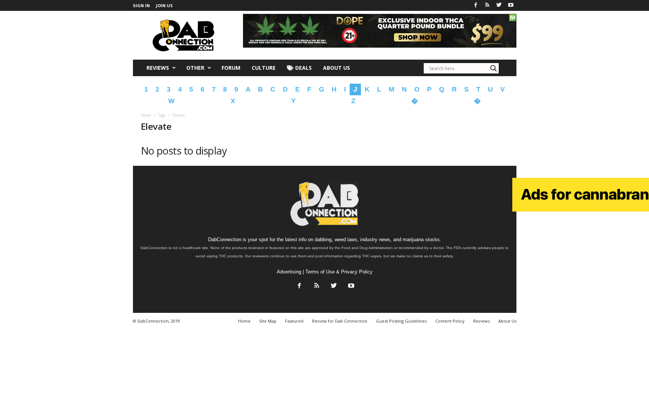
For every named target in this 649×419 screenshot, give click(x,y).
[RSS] (487, 5)
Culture (264, 67)
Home (146, 115)
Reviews (157, 67)
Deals (303, 67)
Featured (294, 321)
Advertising (289, 272)
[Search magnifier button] (493, 68)
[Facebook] (475, 5)
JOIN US (164, 5)
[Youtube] (510, 5)
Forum (231, 67)
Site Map (267, 321)
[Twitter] (499, 5)
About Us (336, 67)
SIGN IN (141, 5)
